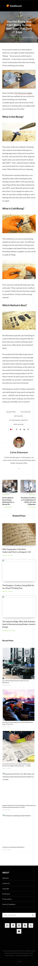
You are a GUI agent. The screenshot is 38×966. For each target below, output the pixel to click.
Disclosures (6, 894)
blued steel (11, 412)
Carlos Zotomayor (13, 37)
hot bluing (18, 416)
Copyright (5, 889)
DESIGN (19, 16)
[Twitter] (20, 429)
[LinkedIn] (24, 429)
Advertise (5, 878)
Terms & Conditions (8, 904)
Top (19, 961)
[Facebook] (16, 429)
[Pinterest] (28, 429)
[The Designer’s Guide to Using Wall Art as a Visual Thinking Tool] (19, 570)
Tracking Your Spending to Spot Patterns (13, 847)
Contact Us (6, 883)
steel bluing (19, 424)
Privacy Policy (7, 899)
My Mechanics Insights (23, 93)
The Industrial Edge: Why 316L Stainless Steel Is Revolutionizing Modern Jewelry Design (18, 624)
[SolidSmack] (14, 6)
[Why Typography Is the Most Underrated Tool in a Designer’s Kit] (19, 534)
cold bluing (26, 412)
